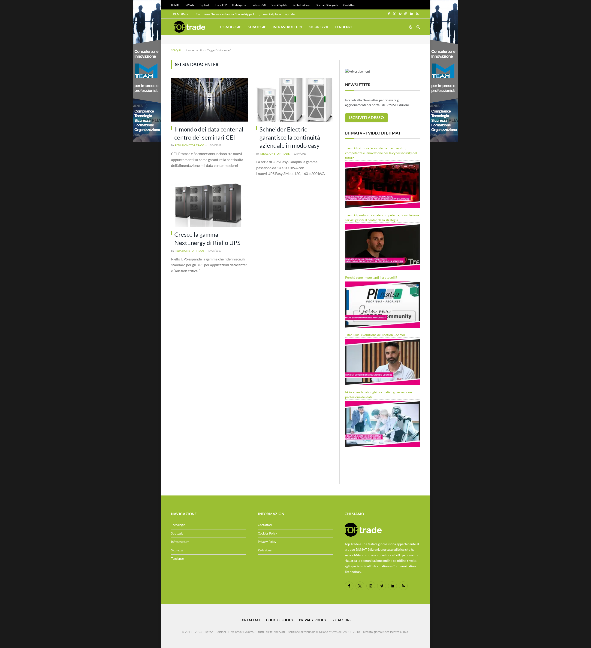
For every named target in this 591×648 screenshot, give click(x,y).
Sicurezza (318, 27)
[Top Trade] (189, 27)
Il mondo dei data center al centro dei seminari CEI (208, 133)
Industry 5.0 (259, 4)
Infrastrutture (288, 27)
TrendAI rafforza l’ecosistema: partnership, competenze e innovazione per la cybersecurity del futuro (381, 153)
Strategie (257, 27)
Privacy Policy (267, 542)
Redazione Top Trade (189, 145)
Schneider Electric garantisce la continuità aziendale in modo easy (289, 137)
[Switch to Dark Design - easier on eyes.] (410, 27)
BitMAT (175, 4)
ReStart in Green (302, 4)
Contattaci (349, 4)
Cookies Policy (267, 533)
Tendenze (344, 27)
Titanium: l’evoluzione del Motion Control (375, 335)
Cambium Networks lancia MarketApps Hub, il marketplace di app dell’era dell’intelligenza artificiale (248, 14)
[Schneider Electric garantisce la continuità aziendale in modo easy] (294, 99)
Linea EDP (221, 4)
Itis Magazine (239, 4)
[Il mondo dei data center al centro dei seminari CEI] (209, 99)
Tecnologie (230, 27)
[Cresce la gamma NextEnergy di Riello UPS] (209, 205)
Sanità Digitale (279, 4)
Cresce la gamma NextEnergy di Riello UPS (207, 238)
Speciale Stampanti (327, 4)
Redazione (264, 550)
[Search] (418, 27)
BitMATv (189, 4)
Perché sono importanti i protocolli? (371, 277)
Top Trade (204, 4)
